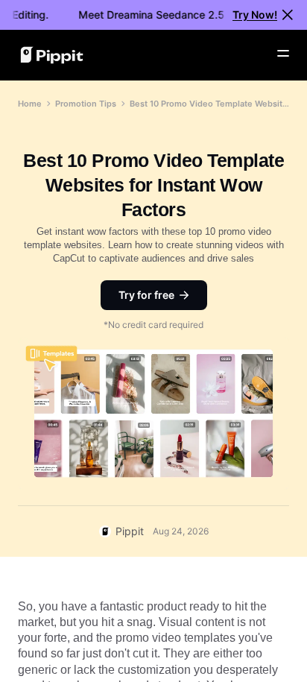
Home (30, 103)
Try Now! (254, 14)
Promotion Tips (85, 103)
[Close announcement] (287, 14)
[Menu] (283, 54)
